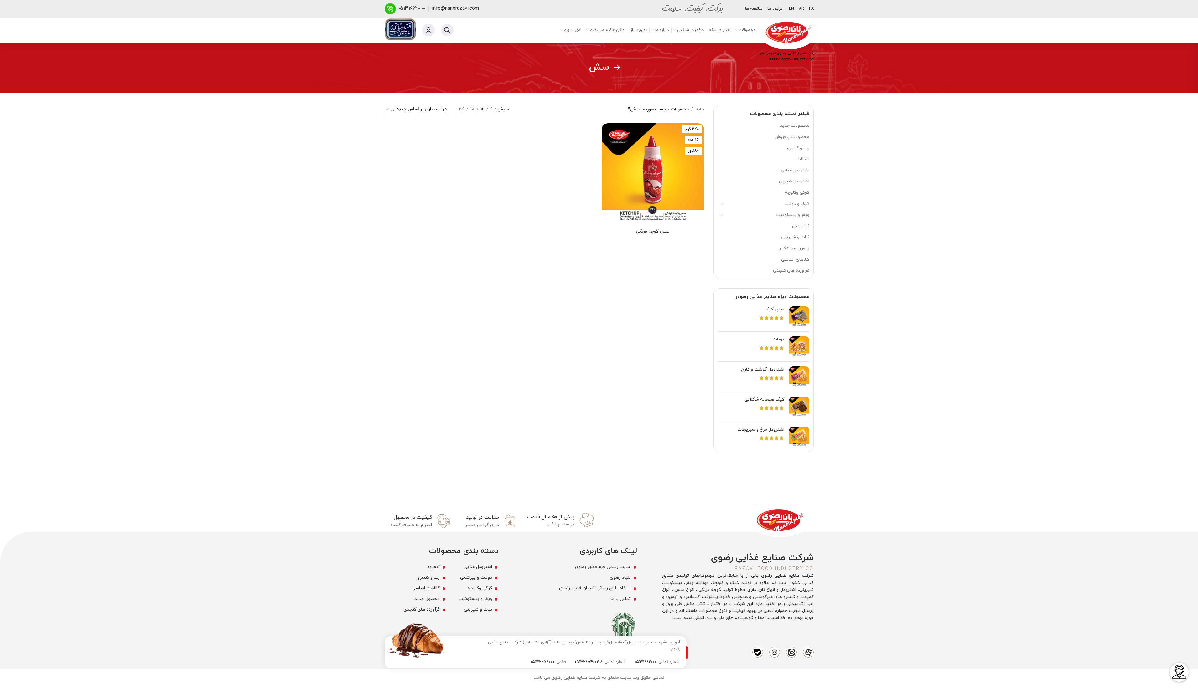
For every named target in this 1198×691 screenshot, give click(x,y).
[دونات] (799, 346)
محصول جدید (427, 599)
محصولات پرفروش (792, 137)
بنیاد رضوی (620, 578)
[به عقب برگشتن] (617, 67)
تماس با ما (621, 599)
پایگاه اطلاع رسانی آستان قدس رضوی (595, 588)
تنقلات (802, 159)
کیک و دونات (796, 204)
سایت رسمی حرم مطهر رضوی (603, 567)
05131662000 (411, 8)
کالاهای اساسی (795, 260)
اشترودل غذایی (795, 170)
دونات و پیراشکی (476, 578)
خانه (700, 109)
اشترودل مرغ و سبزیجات (760, 430)
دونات (778, 339)
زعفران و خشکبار (794, 248)
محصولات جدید (794, 126)
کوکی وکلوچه (797, 193)
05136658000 (542, 662)
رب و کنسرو (798, 148)
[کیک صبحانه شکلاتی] (799, 407)
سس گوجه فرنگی (653, 231)
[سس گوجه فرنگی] (653, 174)
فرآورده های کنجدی (791, 271)
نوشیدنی (800, 226)
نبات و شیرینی (795, 237)
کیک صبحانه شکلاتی (764, 399)
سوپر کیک (774, 309)
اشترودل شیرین (794, 181)
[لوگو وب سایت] (787, 34)
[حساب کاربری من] (428, 30)
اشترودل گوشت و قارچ (762, 369)
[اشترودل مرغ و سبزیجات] (799, 437)
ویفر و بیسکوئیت (792, 215)
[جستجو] (447, 30)
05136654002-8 (588, 662)
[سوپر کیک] (799, 316)
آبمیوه (433, 567)
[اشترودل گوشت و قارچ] (799, 376)
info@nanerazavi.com (455, 8)
